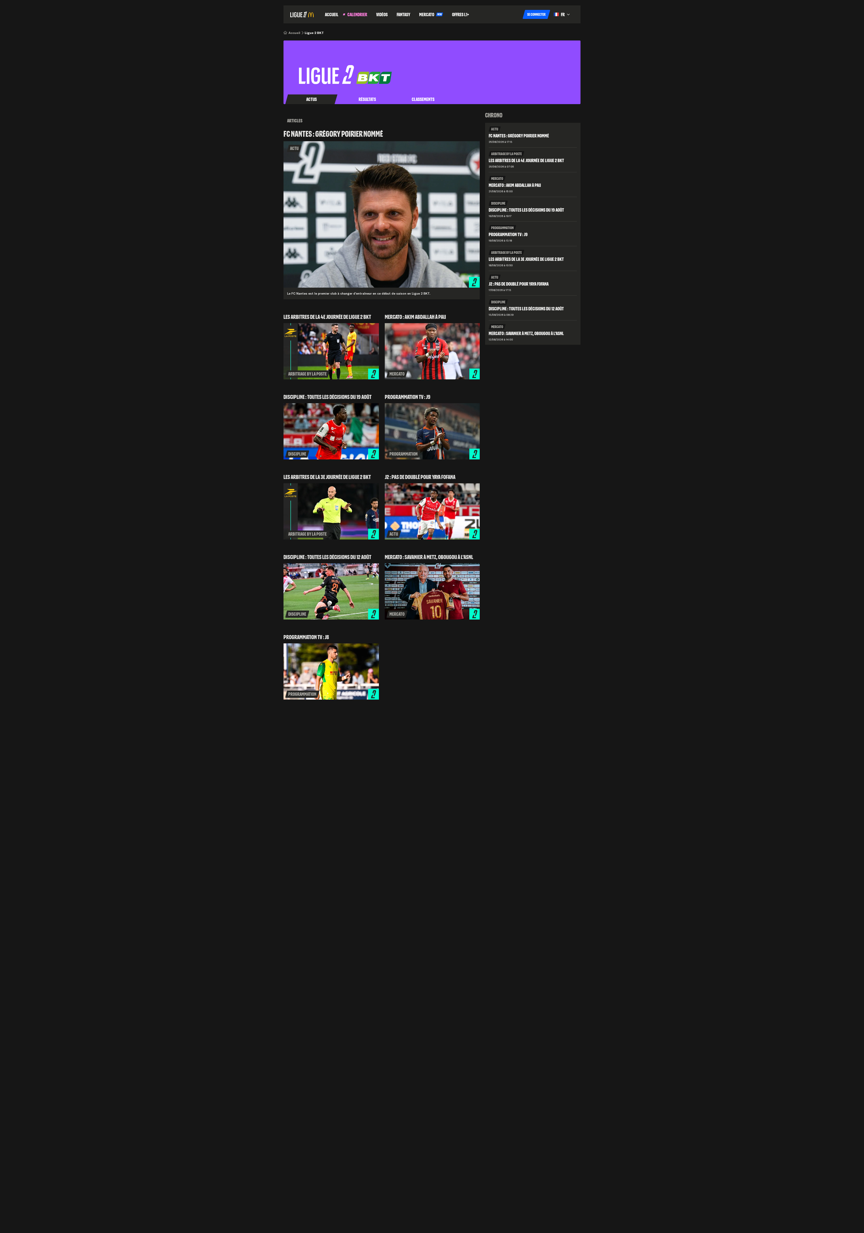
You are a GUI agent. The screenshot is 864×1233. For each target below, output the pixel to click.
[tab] (311, 99)
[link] (294, 33)
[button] (536, 14)
